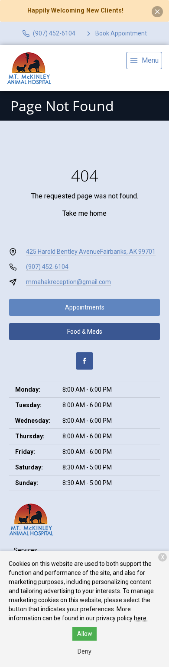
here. (141, 618)
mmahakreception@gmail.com (68, 281)
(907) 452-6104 (47, 266)
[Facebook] (84, 361)
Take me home (84, 213)
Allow (84, 633)
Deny (84, 651)
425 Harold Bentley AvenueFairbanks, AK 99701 (91, 251)
